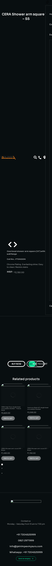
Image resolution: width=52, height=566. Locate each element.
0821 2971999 (26, 540)
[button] (47, 3)
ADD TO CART (40, 364)
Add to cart (32, 364)
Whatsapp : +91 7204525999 (26, 552)
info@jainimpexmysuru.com (26, 546)
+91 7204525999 (26, 534)
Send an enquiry (24, 559)
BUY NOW (16, 364)
